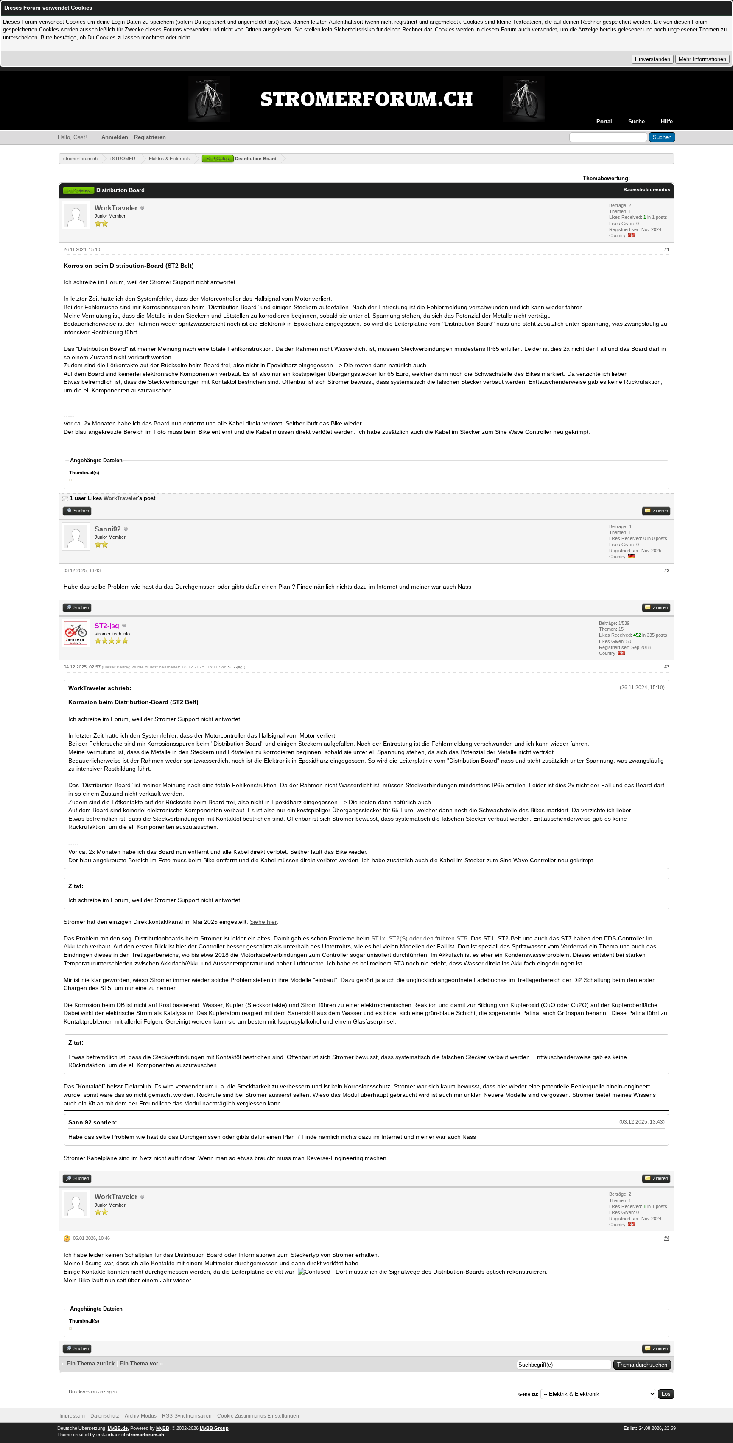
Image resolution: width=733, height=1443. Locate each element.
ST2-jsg (235, 667)
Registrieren (150, 137)
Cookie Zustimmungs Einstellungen (258, 1416)
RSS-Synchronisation (187, 1416)
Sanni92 (108, 529)
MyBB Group (214, 1428)
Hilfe (667, 121)
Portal (604, 121)
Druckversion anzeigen (93, 1391)
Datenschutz (104, 1416)
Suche (636, 121)
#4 (666, 1238)
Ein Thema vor (139, 1363)
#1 (666, 249)
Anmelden (114, 137)
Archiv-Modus (141, 1416)
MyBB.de (118, 1428)
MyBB (162, 1428)
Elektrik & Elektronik (169, 158)
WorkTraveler (116, 208)
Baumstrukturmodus (647, 189)
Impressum (72, 1416)
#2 (666, 570)
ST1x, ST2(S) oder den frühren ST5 (419, 938)
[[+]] (65, 498)
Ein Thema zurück (91, 1363)
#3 (666, 666)
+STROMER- (123, 158)
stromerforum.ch (80, 158)
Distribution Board (242, 158)
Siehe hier (263, 921)
